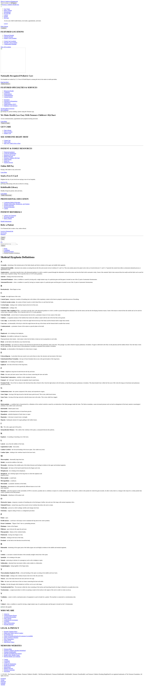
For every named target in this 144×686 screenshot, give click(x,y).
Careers (6, 15)
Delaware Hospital (9, 35)
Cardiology (7, 92)
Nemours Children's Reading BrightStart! (15, 650)
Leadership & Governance (11, 620)
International (7, 12)
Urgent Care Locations (10, 41)
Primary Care (7, 133)
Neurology (7, 99)
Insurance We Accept (9, 155)
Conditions (7, 661)
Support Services (8, 162)
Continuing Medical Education (12, 202)
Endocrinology (8, 94)
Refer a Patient (8, 10)
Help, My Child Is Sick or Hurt (12, 143)
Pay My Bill (7, 13)
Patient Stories (8, 159)
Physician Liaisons (9, 217)
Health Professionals (9, 665)
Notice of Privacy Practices (11, 637)
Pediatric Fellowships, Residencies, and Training (17, 204)
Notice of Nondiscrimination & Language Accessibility (18, 636)
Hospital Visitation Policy (10, 631)
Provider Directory (9, 624)
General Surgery (8, 97)
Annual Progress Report (10, 615)
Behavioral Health (9, 91)
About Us (6, 614)
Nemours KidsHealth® (10, 652)
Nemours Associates (9, 670)
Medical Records (8, 156)
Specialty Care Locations (10, 42)
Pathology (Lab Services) (10, 105)
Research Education (9, 207)
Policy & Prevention (9, 623)
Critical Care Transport (10, 215)
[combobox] (8, 244)
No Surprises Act (8, 634)
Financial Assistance (9, 152)
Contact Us (7, 662)
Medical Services (8, 668)
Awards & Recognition (10, 617)
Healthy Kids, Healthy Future (12, 655)
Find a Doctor (7, 130)
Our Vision (7, 9)
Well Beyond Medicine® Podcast (13, 653)
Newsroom (7, 671)
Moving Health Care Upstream (12, 656)
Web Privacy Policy (9, 642)
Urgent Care (7, 140)
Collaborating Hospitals (10, 44)
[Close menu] (1, 6)
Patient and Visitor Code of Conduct (13, 633)
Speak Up (6, 161)
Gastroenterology (8, 95)
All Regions (13, 3)
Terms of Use (7, 640)
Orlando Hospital (8, 36)
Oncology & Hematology (10, 101)
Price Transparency (9, 639)
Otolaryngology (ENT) (10, 104)
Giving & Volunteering (10, 153)
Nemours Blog (8, 649)
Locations (6, 621)
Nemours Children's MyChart (12, 158)
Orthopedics (7, 102)
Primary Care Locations (10, 38)
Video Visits (7, 142)
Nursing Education (9, 205)
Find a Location (8, 132)
